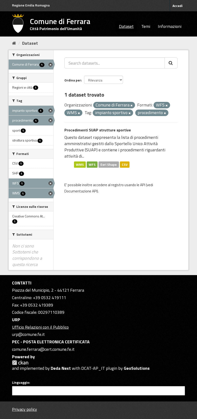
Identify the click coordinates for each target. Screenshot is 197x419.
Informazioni (169, 26)
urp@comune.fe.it (28, 334)
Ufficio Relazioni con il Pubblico (40, 327)
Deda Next (61, 368)
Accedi (177, 5)
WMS (80, 164)
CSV (125, 164)
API (142, 185)
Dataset (126, 26)
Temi (145, 26)
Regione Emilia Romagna (31, 5)
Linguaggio (20, 382)
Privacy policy (24, 409)
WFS (92, 164)
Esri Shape (108, 164)
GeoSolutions (137, 368)
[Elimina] (131, 105)
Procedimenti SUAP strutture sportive (97, 130)
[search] (171, 62)
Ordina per (72, 80)
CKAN (20, 362)
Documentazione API (80, 191)
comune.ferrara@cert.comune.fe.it (43, 349)
